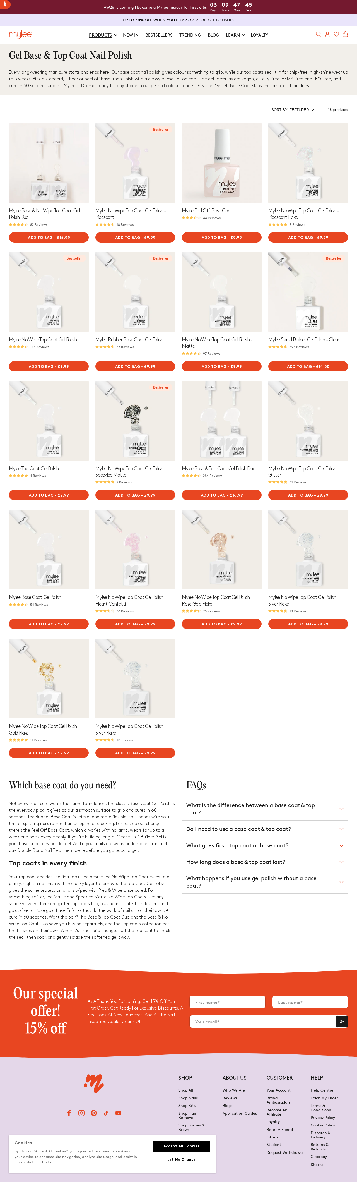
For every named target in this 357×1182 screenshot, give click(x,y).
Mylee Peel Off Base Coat (207, 210)
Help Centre (322, 1090)
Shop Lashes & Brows (191, 1127)
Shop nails (188, 1098)
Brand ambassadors (278, 1100)
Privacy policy (323, 1117)
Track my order (324, 1098)
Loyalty (273, 1121)
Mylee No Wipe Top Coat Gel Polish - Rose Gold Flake (217, 600)
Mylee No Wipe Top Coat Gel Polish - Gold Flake (44, 729)
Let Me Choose (181, 1160)
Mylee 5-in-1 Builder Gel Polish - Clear (303, 339)
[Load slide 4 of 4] (53, 200)
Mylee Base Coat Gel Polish (35, 597)
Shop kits (187, 1105)
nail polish (151, 72)
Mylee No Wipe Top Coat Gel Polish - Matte (217, 343)
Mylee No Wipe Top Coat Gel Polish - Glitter (303, 472)
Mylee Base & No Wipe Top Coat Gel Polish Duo (44, 214)
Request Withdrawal (285, 1152)
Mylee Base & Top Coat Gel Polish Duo (218, 468)
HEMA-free (292, 79)
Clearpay (319, 1156)
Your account (279, 1090)
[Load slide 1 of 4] (44, 200)
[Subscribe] (342, 1021)
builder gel (60, 844)
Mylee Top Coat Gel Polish (34, 468)
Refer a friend (280, 1129)
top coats (254, 72)
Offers (272, 1137)
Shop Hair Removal (187, 1115)
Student (274, 1144)
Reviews (230, 1098)
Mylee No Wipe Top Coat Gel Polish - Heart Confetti (130, 600)
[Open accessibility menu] (5, 4)
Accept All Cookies (181, 1146)
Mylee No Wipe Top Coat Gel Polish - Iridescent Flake (303, 214)
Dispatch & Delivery (321, 1135)
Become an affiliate (277, 1112)
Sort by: (290, 110)
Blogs (227, 1105)
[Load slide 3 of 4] (50, 200)
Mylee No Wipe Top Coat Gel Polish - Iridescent (130, 214)
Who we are (234, 1090)
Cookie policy (323, 1125)
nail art (130, 910)
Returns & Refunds (320, 1146)
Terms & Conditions (321, 1107)
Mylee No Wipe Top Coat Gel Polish (42, 339)
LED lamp (86, 86)
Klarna (317, 1164)
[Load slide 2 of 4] (47, 200)
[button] (103, 35)
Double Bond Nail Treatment (45, 850)
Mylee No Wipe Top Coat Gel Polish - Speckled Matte (130, 472)
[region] (112, 1154)
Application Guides (240, 1113)
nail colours (169, 86)
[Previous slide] (13, 163)
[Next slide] (84, 163)
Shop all (185, 1090)
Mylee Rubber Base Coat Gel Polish (129, 339)
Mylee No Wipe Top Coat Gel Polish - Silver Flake (303, 600)
